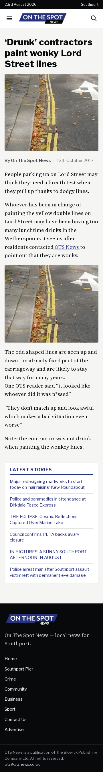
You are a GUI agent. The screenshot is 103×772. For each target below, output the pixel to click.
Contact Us (16, 719)
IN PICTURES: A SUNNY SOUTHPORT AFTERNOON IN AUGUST (48, 554)
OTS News (67, 247)
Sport (10, 709)
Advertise (14, 729)
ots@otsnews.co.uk (22, 764)
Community (16, 689)
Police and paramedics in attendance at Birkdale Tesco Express (48, 502)
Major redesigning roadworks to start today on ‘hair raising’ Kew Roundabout (47, 484)
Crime (10, 679)
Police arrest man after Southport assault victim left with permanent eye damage (49, 572)
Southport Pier (19, 669)
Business (14, 699)
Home (11, 658)
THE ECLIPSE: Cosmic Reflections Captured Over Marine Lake (44, 519)
